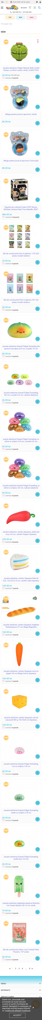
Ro (7, 2)
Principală (4, 24)
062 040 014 (17, 12)
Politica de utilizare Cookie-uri (17, 1010)
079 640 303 (27, 12)
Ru (2, 2)
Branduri (24, 8)
